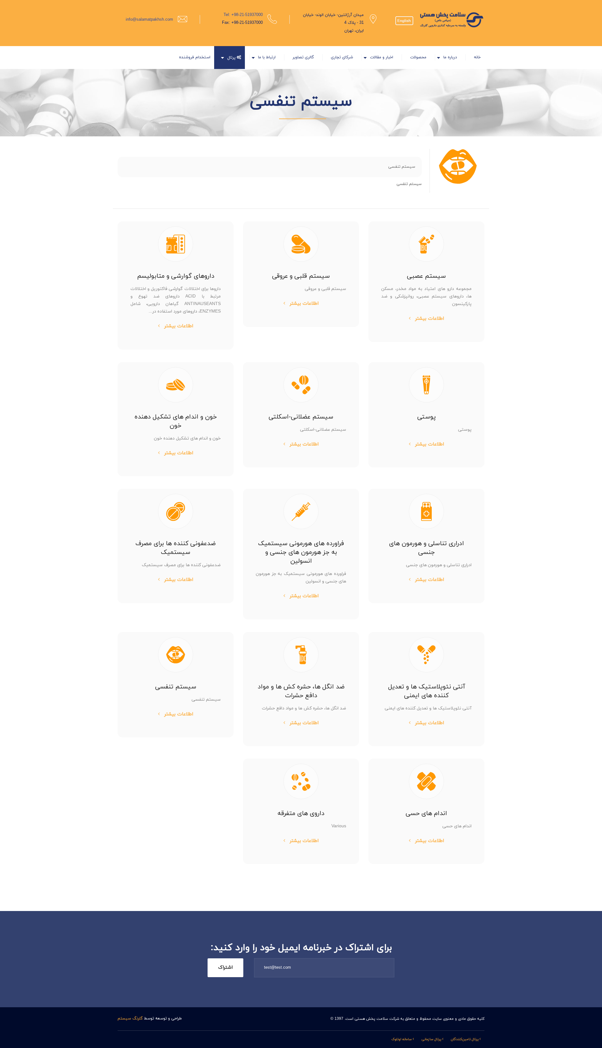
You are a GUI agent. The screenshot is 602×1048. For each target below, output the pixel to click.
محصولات (418, 57)
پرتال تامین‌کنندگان (465, 1039)
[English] (404, 16)
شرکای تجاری (342, 57)
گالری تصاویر (303, 57)
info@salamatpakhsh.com (149, 20)
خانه (477, 57)
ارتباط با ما (267, 57)
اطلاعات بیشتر (429, 318)
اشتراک (225, 967)
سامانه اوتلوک (402, 1039)
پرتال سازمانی (431, 1039)
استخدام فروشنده (194, 57)
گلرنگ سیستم (130, 1018)
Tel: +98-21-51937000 (243, 15)
